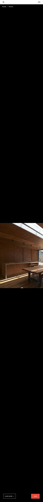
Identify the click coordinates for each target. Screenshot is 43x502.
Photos (11, 7)
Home (4, 7)
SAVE (35, 496)
